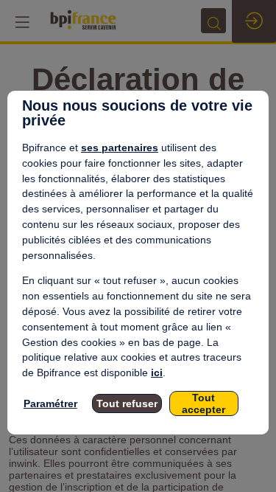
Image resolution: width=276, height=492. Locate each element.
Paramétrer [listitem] (50, 403)
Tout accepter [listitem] (203, 403)
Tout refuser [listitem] (127, 403)
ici (157, 372)
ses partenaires (119, 147)
